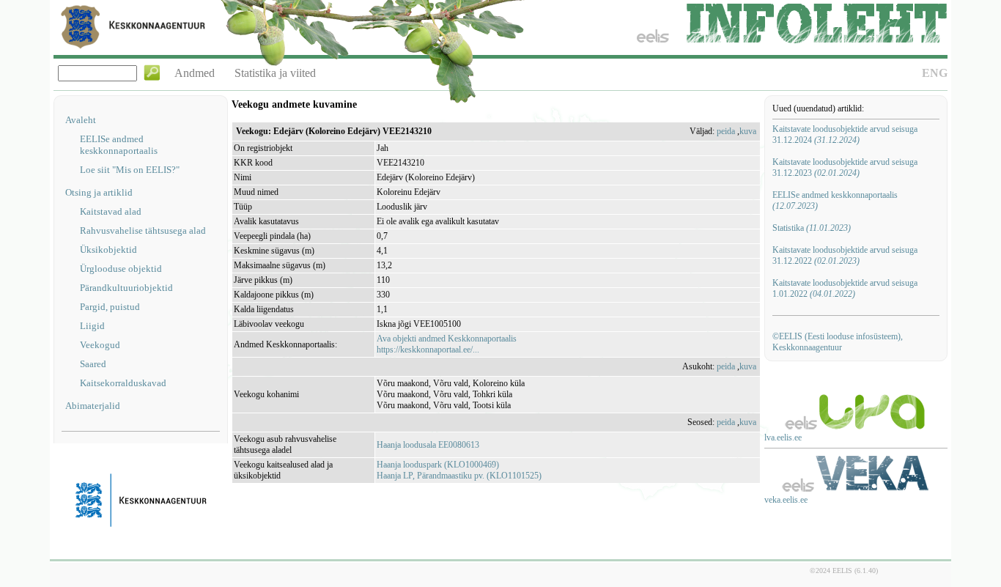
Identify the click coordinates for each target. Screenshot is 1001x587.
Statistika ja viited (275, 73)
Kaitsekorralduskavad (123, 382)
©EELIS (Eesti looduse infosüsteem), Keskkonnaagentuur (837, 341)
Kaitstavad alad (110, 211)
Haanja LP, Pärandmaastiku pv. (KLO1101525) (459, 475)
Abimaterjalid (92, 405)
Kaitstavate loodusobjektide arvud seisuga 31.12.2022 (844, 255)
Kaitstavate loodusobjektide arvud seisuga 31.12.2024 (844, 134)
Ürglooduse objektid (121, 268)
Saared (93, 363)
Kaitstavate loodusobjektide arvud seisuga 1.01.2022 (844, 288)
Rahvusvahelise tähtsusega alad (143, 230)
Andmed (194, 73)
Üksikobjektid (108, 249)
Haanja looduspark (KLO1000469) (438, 464)
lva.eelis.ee (783, 437)
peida (726, 131)
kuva (747, 131)
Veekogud (100, 344)
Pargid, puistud (110, 306)
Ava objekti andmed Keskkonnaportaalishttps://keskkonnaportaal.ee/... (447, 344)
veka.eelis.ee (786, 500)
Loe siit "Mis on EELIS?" (130, 169)
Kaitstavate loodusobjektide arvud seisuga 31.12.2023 (844, 167)
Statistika (811, 228)
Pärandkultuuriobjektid (126, 287)
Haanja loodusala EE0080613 (428, 445)
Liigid (92, 325)
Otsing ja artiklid (99, 192)
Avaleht (80, 119)
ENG (935, 73)
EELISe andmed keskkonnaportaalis (119, 144)
